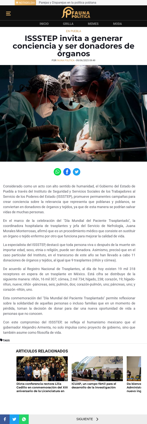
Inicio (44, 24)
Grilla (68, 24)
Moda (117, 24)
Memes (93, 24)
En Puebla (73, 31)
